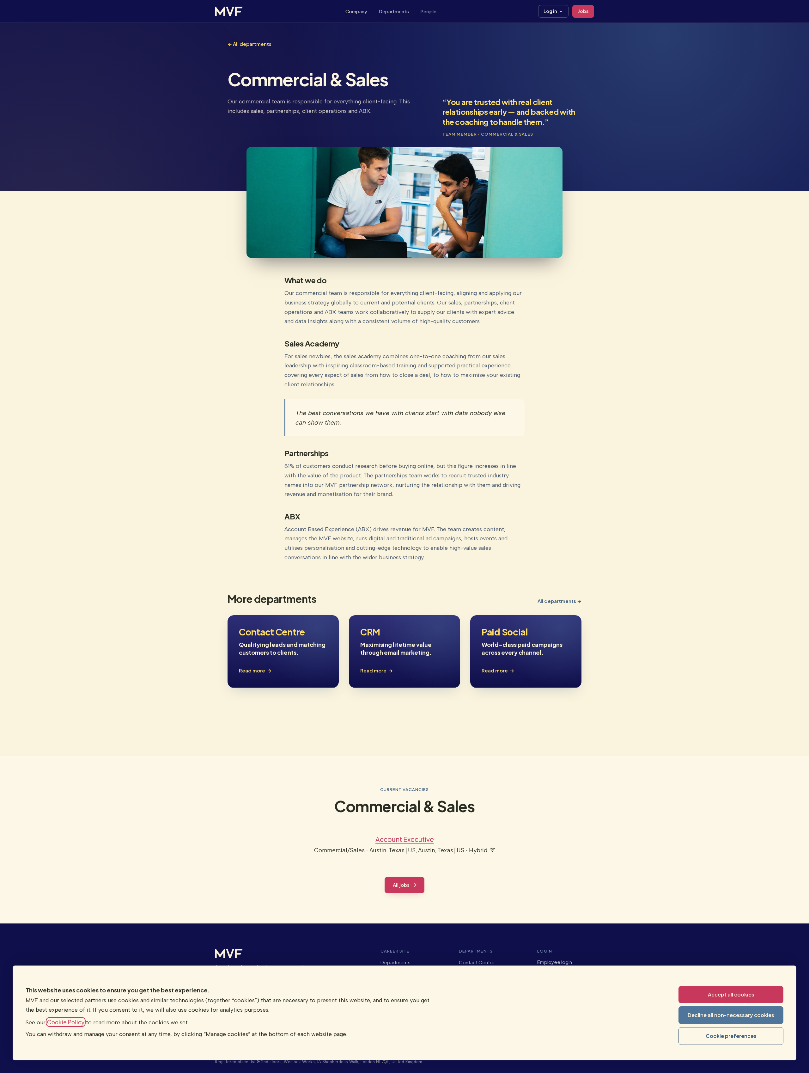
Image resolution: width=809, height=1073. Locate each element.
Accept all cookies (731, 994)
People (428, 11)
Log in (550, 11)
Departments (394, 11)
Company (356, 11)
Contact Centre (477, 962)
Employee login (554, 962)
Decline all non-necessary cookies (731, 1015)
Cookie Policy (65, 1022)
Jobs (583, 11)
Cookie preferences (731, 1036)
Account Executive (404, 839)
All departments (249, 44)
